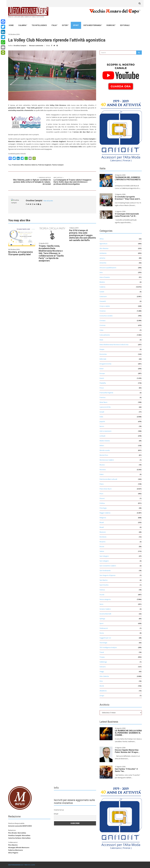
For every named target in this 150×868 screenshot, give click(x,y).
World (102, 686)
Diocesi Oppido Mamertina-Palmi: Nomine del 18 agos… (127, 751)
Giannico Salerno (31, 165)
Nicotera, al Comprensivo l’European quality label (20, 253)
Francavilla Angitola (106, 393)
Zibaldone (103, 691)
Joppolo (102, 421)
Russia (102, 546)
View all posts (48, 201)
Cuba (101, 330)
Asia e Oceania (105, 277)
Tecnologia (103, 643)
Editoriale (124, 25)
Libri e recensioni (105, 431)
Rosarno (102, 542)
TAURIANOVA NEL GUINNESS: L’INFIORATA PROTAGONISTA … (128, 179)
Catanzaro (103, 296)
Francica (102, 397)
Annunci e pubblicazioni (108, 268)
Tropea (102, 657)
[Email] (3, 47)
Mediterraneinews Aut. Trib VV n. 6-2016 (21, 865)
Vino (101, 681)
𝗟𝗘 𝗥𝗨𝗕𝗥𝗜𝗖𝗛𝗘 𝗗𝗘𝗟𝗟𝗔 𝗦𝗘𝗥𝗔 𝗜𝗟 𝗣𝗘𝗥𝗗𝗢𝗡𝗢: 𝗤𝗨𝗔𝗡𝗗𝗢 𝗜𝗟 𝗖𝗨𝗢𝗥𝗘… (128, 733)
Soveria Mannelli (105, 614)
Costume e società (106, 316)
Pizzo (101, 494)
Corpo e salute (105, 306)
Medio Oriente (105, 441)
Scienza (102, 590)
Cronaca (102, 320)
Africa (101, 239)
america (102, 258)
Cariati (102, 292)
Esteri (65, 25)
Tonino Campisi (58, 165)
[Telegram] (3, 37)
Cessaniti (103, 301)
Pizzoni (102, 498)
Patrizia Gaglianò (44, 165)
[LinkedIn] (3, 31)
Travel (102, 652)
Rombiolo (103, 537)
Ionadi (102, 412)
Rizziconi (103, 532)
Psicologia (103, 508)
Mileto (102, 445)
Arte (101, 272)
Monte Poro (104, 455)
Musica (102, 465)
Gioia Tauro (103, 402)
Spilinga (102, 619)
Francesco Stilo (18, 165)
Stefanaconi (104, 628)
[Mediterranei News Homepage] (20, 798)
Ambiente (103, 253)
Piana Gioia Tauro (106, 489)
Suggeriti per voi (105, 638)
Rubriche (111, 25)
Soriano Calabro (105, 609)
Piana (101, 484)
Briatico (102, 282)
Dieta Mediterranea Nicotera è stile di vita (114, 344)
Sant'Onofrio (104, 585)
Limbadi (102, 436)
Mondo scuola (105, 450)
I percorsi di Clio (105, 407)
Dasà (101, 340)
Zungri (102, 695)
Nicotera (103, 469)
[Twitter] (3, 26)
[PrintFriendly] (3, 52)
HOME (11, 25)
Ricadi (102, 522)
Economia (103, 354)
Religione (103, 518)
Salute (102, 551)
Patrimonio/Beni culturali (108, 479)
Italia (53, 25)
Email (56, 814)
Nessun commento (36, 45)
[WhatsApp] (3, 42)
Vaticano (103, 667)
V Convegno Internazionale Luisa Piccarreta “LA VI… (127, 215)
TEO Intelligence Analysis (108, 647)
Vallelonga (103, 662)
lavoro (102, 426)
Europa (102, 373)
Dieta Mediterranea (92, 25)
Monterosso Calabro (107, 460)
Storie (102, 633)
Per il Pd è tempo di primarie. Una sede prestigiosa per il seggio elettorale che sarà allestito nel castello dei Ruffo (82, 235)
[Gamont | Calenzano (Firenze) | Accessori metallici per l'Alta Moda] (121, 130)
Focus (102, 388)
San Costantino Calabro (108, 566)
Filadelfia (103, 383)
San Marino (104, 580)
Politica (102, 503)
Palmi (101, 474)
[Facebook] (3, 21)
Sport (76, 25)
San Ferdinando (105, 570)
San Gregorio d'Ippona (107, 575)
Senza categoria (105, 599)
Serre (101, 604)
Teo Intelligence (39, 25)
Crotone (102, 325)
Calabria (22, 25)
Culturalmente (105, 335)
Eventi (102, 378)
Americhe (103, 263)
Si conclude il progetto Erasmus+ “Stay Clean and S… (128, 198)
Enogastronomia (105, 364)
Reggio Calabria (105, 513)
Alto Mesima (104, 248)
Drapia (102, 349)
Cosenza (102, 311)
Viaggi (102, 671)
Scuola (102, 594)
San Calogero (104, 556)
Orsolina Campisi (19, 45)
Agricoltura (103, 244)
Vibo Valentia (104, 676)
